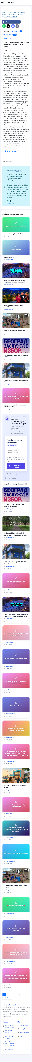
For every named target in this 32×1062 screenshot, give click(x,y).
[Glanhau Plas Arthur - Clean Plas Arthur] (16, 324)
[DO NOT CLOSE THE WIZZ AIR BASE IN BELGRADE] (16, 349)
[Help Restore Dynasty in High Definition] (16, 299)
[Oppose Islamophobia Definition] (16, 227)
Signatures (10, 35)
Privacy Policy (8, 38)
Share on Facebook (12, 22)
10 (7, 998)
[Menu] (29, 2)
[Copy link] (17, 26)
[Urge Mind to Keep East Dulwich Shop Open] (16, 374)
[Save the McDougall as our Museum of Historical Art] (16, 399)
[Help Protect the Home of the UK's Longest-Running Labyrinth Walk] (16, 274)
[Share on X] (8, 26)
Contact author (8, 161)
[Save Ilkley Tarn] (16, 250)
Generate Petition (17, 466)
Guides (5, 1022)
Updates (17, 31)
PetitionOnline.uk (7, 2)
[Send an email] (13, 26)
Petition (6, 31)
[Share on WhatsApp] (4, 26)
